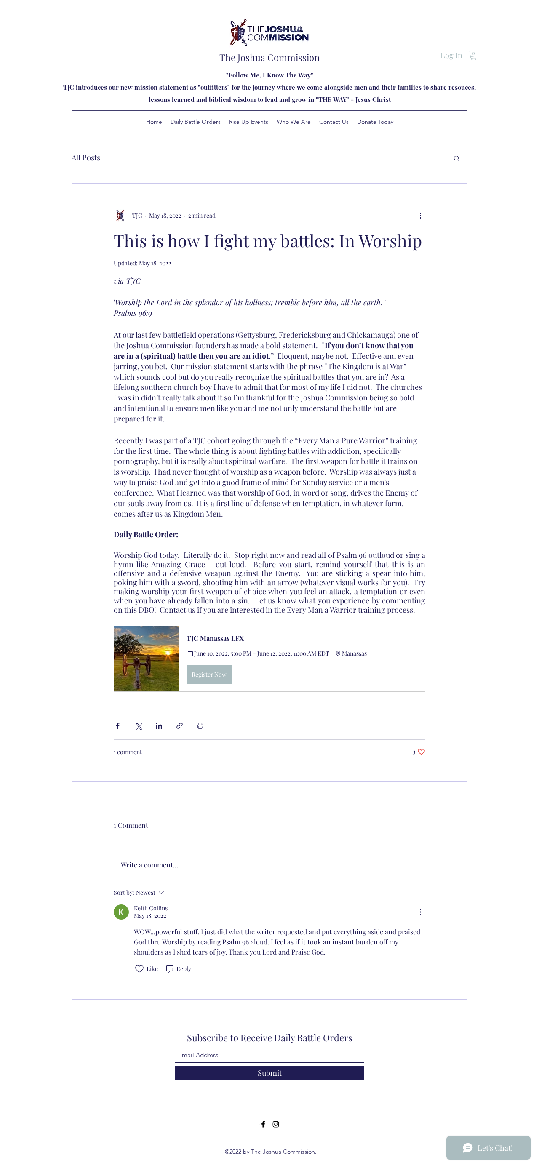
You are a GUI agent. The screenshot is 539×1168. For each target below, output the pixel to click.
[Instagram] (276, 1124)
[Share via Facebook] (118, 726)
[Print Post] (200, 726)
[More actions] (420, 216)
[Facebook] (263, 1124)
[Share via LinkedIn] (159, 726)
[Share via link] (180, 726)
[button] (473, 55)
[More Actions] (420, 912)
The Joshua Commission (269, 57)
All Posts (86, 157)
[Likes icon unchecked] (139, 969)
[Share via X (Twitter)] (138, 726)
